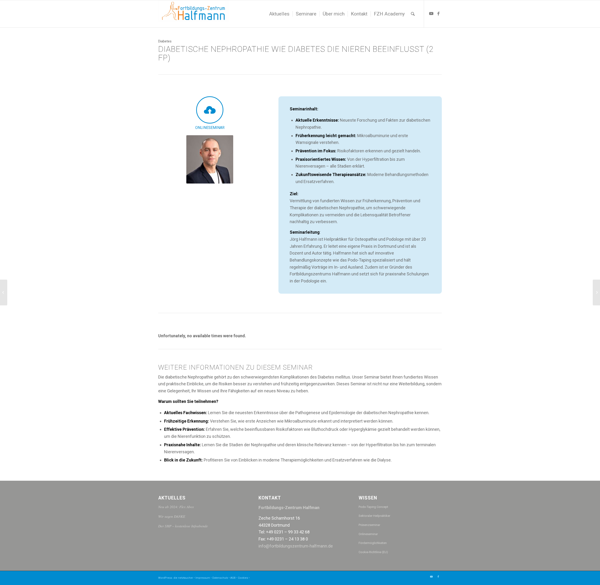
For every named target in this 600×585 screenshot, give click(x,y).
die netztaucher (183, 577)
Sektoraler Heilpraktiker (374, 516)
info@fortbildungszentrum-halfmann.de (296, 546)
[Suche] (413, 13)
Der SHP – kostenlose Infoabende (183, 526)
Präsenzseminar (369, 525)
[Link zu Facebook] (438, 13)
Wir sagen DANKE (171, 516)
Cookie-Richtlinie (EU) (373, 552)
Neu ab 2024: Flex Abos (176, 506)
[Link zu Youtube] (431, 13)
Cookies (243, 577)
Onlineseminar (368, 534)
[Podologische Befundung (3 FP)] (3, 292)
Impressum (202, 577)
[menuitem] (279, 13)
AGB (233, 577)
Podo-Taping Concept (373, 507)
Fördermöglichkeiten (373, 543)
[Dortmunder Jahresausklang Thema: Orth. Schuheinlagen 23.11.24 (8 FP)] (596, 292)
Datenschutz (220, 577)
